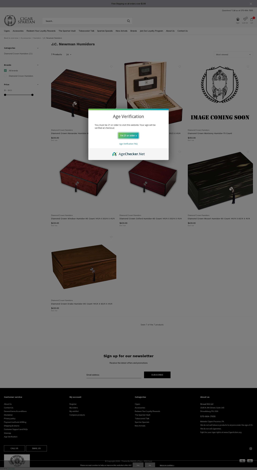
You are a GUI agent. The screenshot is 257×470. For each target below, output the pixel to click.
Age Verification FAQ (128, 143)
